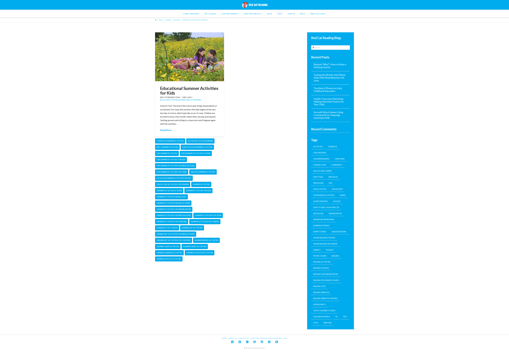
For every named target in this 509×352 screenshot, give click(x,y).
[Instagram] (262, 341)
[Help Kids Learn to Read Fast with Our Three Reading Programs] (254, 5)
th (336, 317)
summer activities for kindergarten (174, 209)
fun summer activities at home (195, 153)
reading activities (322, 262)
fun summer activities (167, 153)
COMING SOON (319, 165)
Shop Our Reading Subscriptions (266, 338)
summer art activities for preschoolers (176, 234)
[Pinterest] (269, 341)
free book (333, 177)
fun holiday (337, 189)
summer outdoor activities (199, 253)
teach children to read (324, 310)
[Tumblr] (276, 341)
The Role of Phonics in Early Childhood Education (328, 89)
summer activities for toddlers (172, 221)
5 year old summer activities (170, 141)
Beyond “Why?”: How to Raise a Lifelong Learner (330, 66)
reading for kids (321, 268)
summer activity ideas (167, 228)
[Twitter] (240, 341)
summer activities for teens (208, 215)
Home (224, 338)
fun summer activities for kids (171, 160)
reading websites (321, 292)
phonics (330, 250)
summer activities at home (169, 191)
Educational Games (322, 171)
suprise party (319, 304)
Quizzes (177, 20)
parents (317, 250)
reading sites (319, 286)
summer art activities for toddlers (174, 240)
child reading (319, 153)
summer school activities (169, 259)
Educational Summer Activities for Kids (189, 90)
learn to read (319, 232)
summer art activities (192, 228)
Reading (182, 100)
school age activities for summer (173, 184)
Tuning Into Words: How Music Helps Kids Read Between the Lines (330, 77)
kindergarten (335, 213)
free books (318, 183)
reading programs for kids (326, 280)
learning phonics (321, 225)
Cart (285, 338)
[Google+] (247, 341)
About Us (232, 338)
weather (328, 323)
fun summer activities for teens (172, 172)
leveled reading (339, 232)
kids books (318, 213)
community (336, 165)
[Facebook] (232, 341)
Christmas (340, 159)
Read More (166, 130)
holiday (337, 201)
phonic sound (319, 256)
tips (345, 317)
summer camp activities (168, 246)
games (343, 195)
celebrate (332, 147)
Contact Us (244, 338)
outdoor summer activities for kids (174, 178)
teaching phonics (321, 317)
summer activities (201, 184)
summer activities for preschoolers (174, 215)
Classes (168, 20)
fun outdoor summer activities (197, 147)
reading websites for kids (325, 298)
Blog (161, 20)
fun (330, 183)
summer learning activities (169, 253)
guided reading (320, 201)
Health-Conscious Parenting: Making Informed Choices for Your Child (329, 101)
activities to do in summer (200, 141)
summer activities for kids (198, 191)
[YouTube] (254, 341)
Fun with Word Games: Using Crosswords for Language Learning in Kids (328, 115)
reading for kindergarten (325, 274)
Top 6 (315, 323)
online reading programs (325, 244)
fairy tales (318, 177)
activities (318, 147)
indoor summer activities (203, 172)
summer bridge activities (206, 240)
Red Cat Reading (194, 100)
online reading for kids (324, 238)
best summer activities (167, 147)
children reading (321, 159)
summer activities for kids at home (173, 203)
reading (335, 256)
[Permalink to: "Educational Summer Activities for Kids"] (189, 56)
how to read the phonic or (326, 207)
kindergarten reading (323, 219)
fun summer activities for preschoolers (176, 166)
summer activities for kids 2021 (171, 197)
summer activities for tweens (195, 20)
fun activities (171, 100)
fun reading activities (323, 195)
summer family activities (194, 246)
